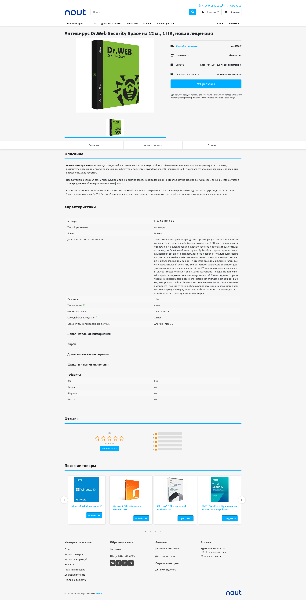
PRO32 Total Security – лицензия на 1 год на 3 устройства (219, 508)
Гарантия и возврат (75, 569)
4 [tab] (160, 531)
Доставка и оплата (111, 23)
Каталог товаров (74, 554)
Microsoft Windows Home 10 (86, 506)
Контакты (132, 23)
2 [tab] (150, 531)
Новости (69, 564)
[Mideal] (234, 592)
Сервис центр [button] (164, 23)
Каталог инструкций (76, 559)
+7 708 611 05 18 (210, 5)
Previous (64, 500)
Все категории (75, 23)
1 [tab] (145, 531)
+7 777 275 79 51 (232, 5)
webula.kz (100, 593)
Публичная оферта (75, 579)
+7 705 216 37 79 (167, 570)
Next (241, 500)
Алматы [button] (233, 23)
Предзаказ (207, 84)
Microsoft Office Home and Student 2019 (127, 508)
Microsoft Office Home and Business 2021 (171, 508)
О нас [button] (146, 23)
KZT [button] (219, 23)
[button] (209, 12)
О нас (68, 549)
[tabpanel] (115, 75)
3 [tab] (155, 531)
